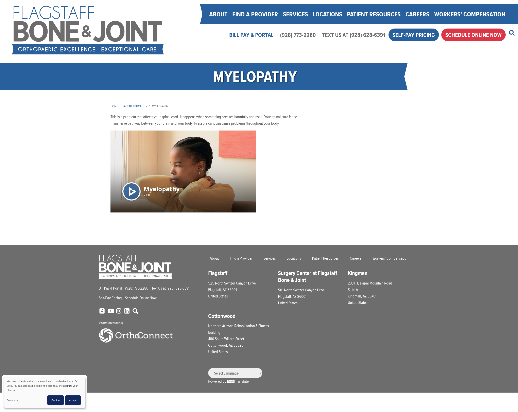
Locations (327, 14)
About (218, 14)
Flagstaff (217, 273)
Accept (73, 400)
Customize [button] (12, 400)
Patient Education (135, 106)
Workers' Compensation (469, 14)
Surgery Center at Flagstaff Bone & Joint (307, 276)
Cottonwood (222, 316)
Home (114, 106)
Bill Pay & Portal (251, 35)
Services (295, 14)
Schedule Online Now (473, 35)
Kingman (357, 273)
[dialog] (44, 392)
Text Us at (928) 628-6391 (353, 35)
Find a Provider (255, 14)
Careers (417, 14)
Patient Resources (374, 14)
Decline (55, 400)
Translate (242, 381)
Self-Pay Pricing (414, 35)
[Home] (87, 30)
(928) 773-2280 (298, 35)
